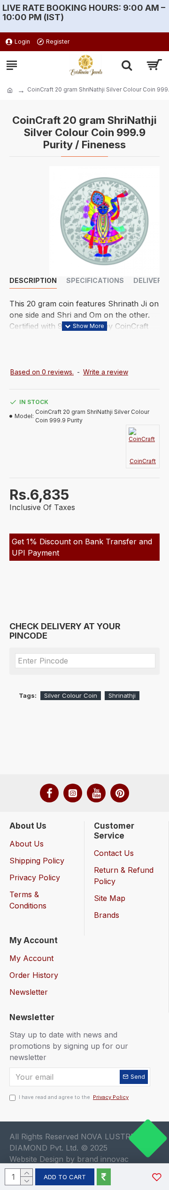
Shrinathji (122, 695)
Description (33, 280)
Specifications (95, 280)
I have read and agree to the (74, 1097)
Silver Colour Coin (70, 695)
